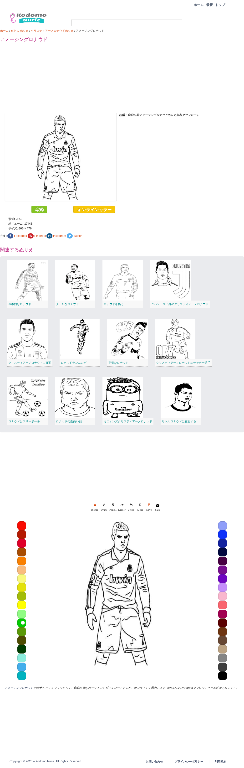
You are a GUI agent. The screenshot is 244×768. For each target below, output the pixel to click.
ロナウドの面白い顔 (69, 421)
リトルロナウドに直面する (179, 421)
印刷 (39, 209)
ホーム (199, 5)
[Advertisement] (122, 79)
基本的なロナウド (19, 304)
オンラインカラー (94, 209)
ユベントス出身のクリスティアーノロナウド (179, 304)
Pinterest (40, 236)
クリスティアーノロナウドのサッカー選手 (183, 362)
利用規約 (220, 761)
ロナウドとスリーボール (24, 421)
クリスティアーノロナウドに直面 (29, 362)
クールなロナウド (67, 304)
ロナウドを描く (114, 304)
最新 (209, 5)
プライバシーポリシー (189, 761)
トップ (220, 5)
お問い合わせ (154, 761)
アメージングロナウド (19, 688)
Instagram (59, 236)
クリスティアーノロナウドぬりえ (52, 30)
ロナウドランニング (73, 362)
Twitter (77, 236)
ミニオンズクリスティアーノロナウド (128, 421)
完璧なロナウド (118, 362)
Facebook (20, 236)
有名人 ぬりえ (20, 30)
